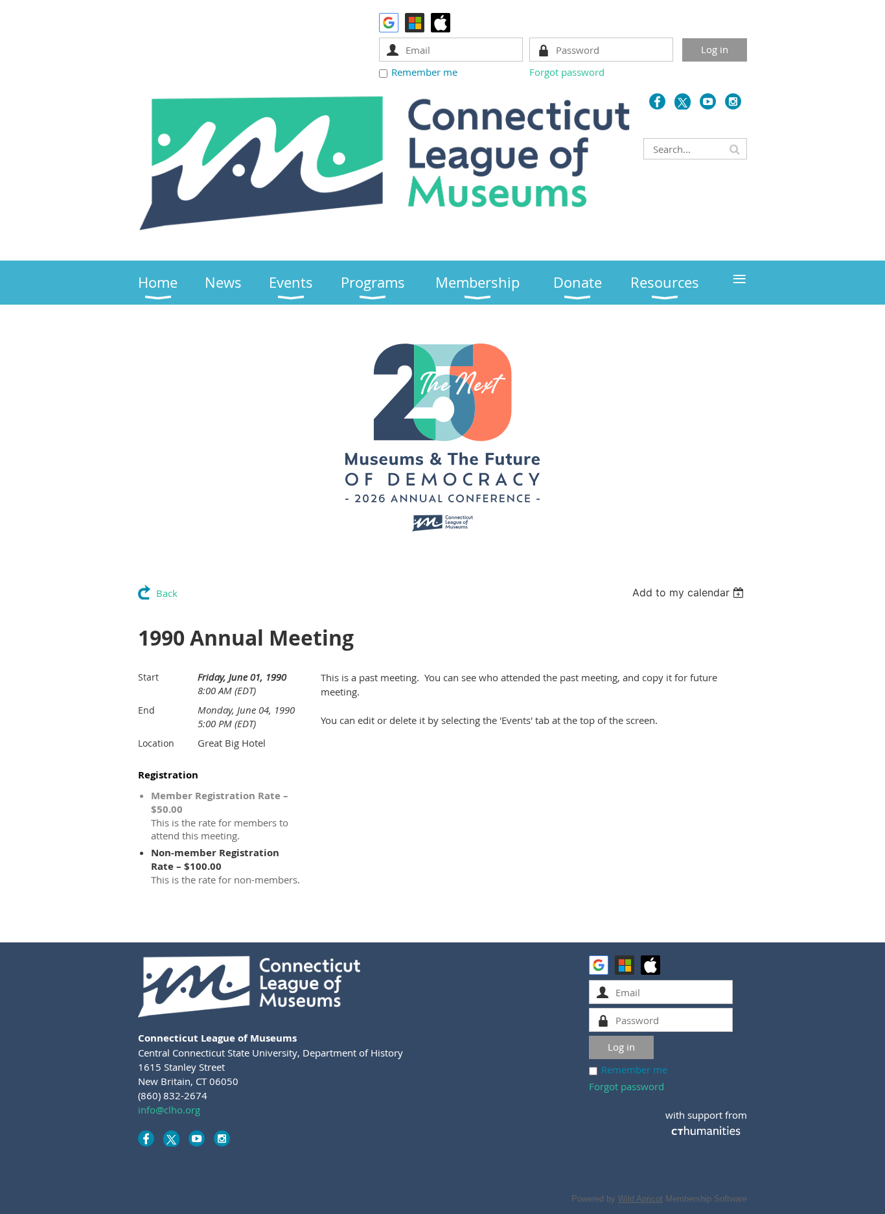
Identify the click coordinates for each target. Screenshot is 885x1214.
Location (156, 743)
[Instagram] (733, 101)
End (146, 710)
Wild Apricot (640, 1199)
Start (148, 677)
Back (167, 593)
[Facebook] (657, 101)
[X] (682, 101)
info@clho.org (169, 1109)
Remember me (424, 71)
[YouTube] (708, 101)
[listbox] (689, 592)
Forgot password (566, 71)
